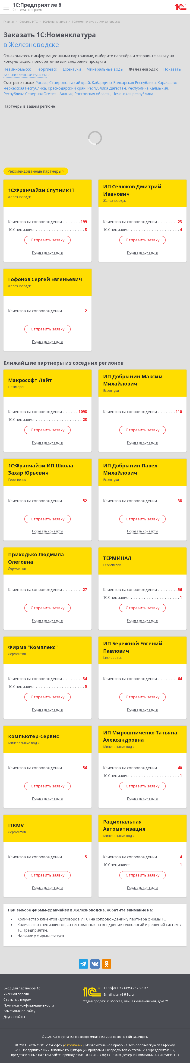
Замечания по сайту (19, 1011)
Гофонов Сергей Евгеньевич (45, 279)
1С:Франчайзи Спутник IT (41, 190)
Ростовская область (92, 93)
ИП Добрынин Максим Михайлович (133, 380)
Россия (41, 82)
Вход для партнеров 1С (22, 988)
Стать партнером (17, 999)
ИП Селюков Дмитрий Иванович (132, 190)
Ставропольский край (69, 82)
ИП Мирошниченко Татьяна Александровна (140, 736)
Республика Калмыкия (148, 88)
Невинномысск (17, 69)
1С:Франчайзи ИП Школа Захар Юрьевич (40, 469)
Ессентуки (72, 69)
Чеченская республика (132, 93)
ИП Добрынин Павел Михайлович (130, 469)
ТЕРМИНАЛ (117, 558)
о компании (73, 1045)
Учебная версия (16, 994)
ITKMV (16, 825)
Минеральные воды (104, 69)
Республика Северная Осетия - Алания (38, 93)
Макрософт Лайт (30, 380)
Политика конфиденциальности (28, 1005)
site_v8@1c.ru (123, 994)
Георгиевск (46, 69)
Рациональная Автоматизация (124, 825)
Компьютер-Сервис (33, 736)
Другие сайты (14, 1016)
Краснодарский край (67, 88)
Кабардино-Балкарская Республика (124, 82)
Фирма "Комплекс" (33, 647)
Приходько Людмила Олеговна (36, 558)
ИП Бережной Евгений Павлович (132, 647)
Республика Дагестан (106, 88)
